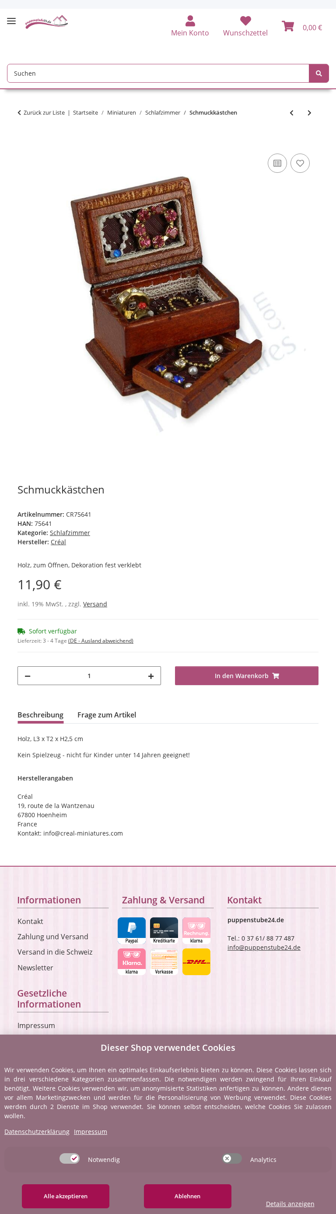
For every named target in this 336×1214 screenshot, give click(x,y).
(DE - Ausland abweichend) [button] (100, 640)
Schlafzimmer (70, 532)
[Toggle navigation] (11, 17)
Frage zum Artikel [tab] (106, 715)
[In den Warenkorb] (25, 142)
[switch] (70, 1158)
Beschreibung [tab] (40, 715)
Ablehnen (187, 1196)
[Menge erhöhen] (151, 676)
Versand (95, 604)
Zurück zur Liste (44, 112)
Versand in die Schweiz (55, 952)
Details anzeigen (290, 1204)
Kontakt (30, 921)
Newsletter (35, 968)
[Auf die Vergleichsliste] (277, 163)
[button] (190, 27)
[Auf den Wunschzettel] (300, 163)
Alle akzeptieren (66, 1196)
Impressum (36, 1025)
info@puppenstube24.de (264, 947)
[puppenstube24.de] (47, 21)
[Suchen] (319, 73)
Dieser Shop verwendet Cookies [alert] (168, 1047)
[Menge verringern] (27, 676)
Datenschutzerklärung (37, 1131)
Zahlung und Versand (53, 936)
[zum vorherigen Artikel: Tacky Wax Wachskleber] (292, 112)
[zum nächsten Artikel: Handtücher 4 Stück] (309, 112)
